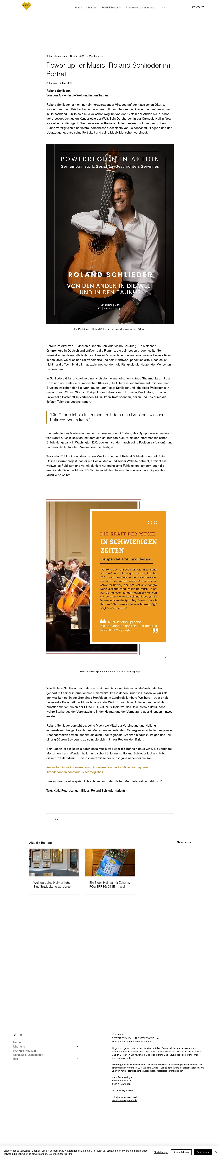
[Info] (77, 1059)
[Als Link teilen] (48, 819)
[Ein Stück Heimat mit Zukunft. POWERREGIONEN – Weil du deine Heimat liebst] (110, 862)
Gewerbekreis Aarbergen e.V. (177, 1048)
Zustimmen (203, 1152)
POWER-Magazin (24, 1050)
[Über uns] (77, 1047)
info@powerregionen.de (125, 1097)
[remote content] (110, 803)
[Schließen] (216, 1152)
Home (17, 1042)
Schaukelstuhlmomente (28, 1054)
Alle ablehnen (181, 1152)
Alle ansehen (184, 842)
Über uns (19, 1046)
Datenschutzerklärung (61, 1153)
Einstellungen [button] (161, 1152)
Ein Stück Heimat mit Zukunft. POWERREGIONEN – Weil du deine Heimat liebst (109, 885)
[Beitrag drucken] (56, 819)
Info (15, 1058)
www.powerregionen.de (124, 1100)
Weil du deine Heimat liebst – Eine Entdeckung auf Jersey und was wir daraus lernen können (54, 885)
